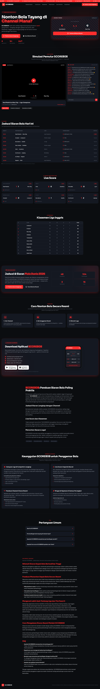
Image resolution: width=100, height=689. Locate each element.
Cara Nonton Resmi (30, 36)
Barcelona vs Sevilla (26, 108)
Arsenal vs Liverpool (15, 108)
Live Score (37, 4)
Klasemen (44, 4)
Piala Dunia (51, 4)
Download (67, 4)
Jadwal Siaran (29, 4)
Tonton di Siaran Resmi (76, 33)
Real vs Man (5, 108)
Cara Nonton (59, 4)
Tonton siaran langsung (90, 4)
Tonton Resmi (60, 104)
